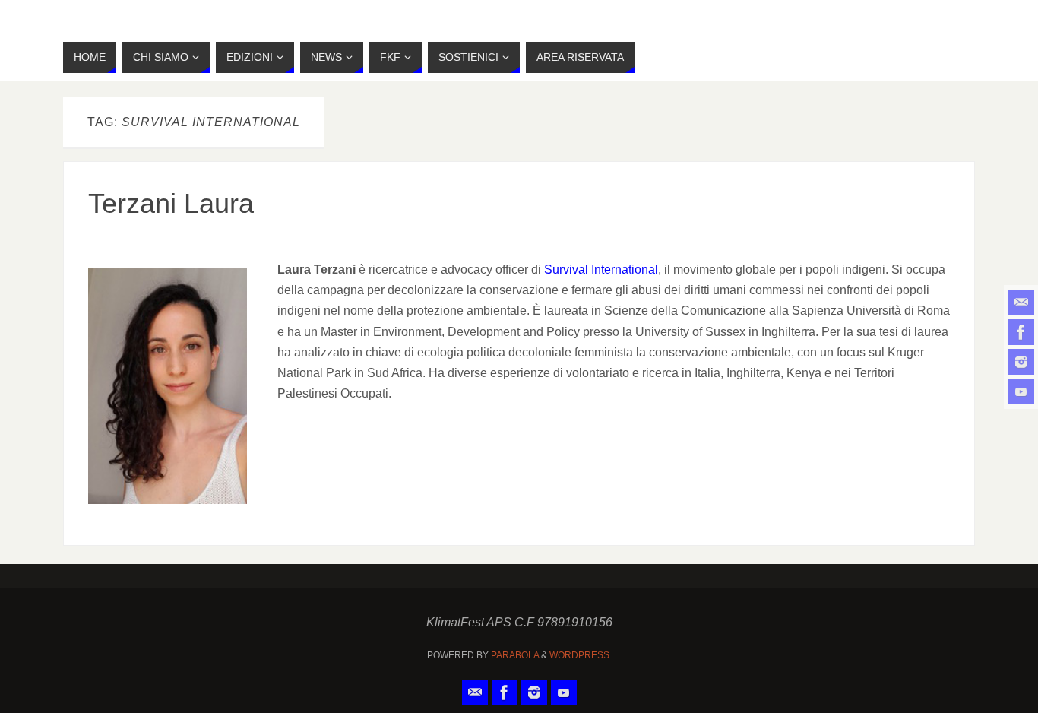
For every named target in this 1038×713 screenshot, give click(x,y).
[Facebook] (1021, 332)
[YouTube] (1021, 391)
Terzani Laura (171, 203)
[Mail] (1021, 302)
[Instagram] (1021, 362)
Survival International (601, 269)
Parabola (515, 655)
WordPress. (580, 655)
